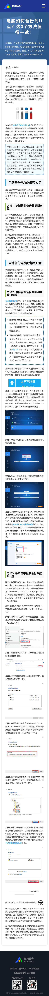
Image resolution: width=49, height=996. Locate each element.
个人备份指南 (33, 968)
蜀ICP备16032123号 (37, 993)
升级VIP (14, 349)
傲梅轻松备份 (11, 301)
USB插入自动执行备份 (23, 524)
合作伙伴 (13, 968)
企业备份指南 (20, 972)
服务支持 (22, 968)
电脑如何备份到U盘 (21, 125)
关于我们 (31, 972)
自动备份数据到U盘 (13, 842)
